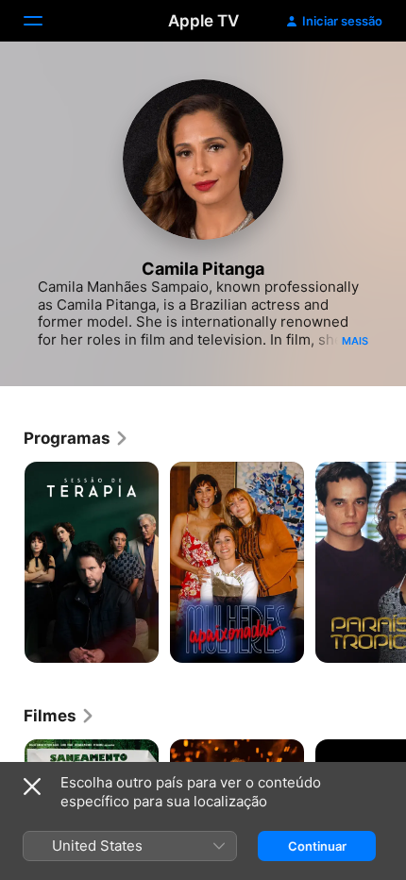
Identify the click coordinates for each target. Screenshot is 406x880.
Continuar (317, 846)
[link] (76, 438)
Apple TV (203, 20)
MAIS (355, 340)
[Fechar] (32, 786)
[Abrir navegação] (44, 21)
